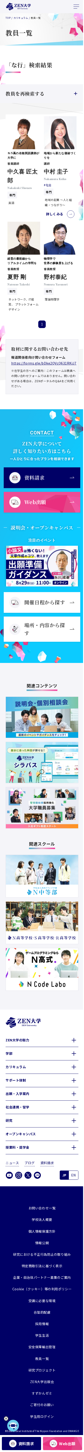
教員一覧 (40, 1349)
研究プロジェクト (40, 1361)
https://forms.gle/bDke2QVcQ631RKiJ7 (44, 359)
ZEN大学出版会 (40, 1372)
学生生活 (40, 1326)
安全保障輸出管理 (40, 1337)
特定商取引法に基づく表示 (40, 1256)
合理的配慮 (40, 1303)
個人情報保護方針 (40, 1222)
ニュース (12, 1153)
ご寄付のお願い (40, 1395)
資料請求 (25, 1443)
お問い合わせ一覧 (40, 1198)
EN (70, 1165)
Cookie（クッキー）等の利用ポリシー (40, 1280)
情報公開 (40, 1233)
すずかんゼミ (40, 1384)
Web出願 (64, 1443)
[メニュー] (76, 6)
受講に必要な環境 (40, 1291)
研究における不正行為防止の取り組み (40, 1245)
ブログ (29, 1153)
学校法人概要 (40, 1210)
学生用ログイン (40, 1407)
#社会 (46, 183)
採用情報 (40, 1314)
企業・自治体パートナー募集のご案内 (40, 1268)
